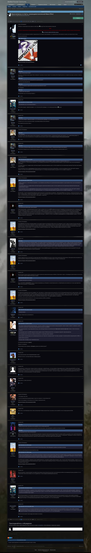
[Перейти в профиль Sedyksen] (13, 310)
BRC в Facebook (52, 4)
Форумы (9, 6)
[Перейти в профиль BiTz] (13, 411)
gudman (13, 387)
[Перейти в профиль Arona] (9, 14)
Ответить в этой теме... (18, 529)
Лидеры (59, 4)
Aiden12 (13, 188)
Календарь (14, 6)
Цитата (21, 65)
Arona (15, 15)
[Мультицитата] (18, 65)
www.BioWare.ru (11, 4)
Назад (11, 21)
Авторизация (73, 13)
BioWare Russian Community (17, 2)
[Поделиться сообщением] (82, 24)
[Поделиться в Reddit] (8, 538)
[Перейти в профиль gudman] (13, 382)
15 (28, 21)
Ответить (78, 18)
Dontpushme (13, 359)
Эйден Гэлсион (13, 330)
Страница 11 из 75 (39, 21)
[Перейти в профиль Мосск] (13, 474)
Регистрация (80, 1)
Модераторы (25, 6)
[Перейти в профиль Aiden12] (13, 182)
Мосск (13, 479)
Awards (65, 4)
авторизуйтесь (40, 525)
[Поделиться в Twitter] (10, 538)
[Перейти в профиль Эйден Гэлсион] (13, 325)
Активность (33, 4)
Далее (33, 21)
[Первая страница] (8, 21)
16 (30, 21)
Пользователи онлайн (32, 6)
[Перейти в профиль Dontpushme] (13, 355)
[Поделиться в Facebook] (11, 538)
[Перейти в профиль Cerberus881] (13, 104)
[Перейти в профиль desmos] (13, 206)
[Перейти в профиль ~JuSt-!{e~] (13, 243)
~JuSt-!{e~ (12, 248)
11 (21, 21)
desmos (13, 209)
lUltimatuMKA (13, 506)
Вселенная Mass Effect (25, 15)
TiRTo (13, 431)
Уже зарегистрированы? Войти (70, 1)
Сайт (27, 4)
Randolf (13, 136)
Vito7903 (13, 401)
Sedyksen (13, 314)
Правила (19, 6)
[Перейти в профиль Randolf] (13, 132)
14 (26, 21)
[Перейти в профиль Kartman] (13, 72)
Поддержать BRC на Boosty (45, 11)
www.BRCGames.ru (20, 4)
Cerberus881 (13, 108)
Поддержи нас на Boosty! (42, 4)
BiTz (13, 415)
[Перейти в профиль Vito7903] (13, 397)
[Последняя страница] (35, 21)
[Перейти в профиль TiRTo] (13, 426)
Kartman (13, 76)
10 (19, 21)
